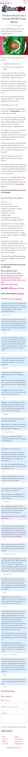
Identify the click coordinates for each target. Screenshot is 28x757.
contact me (5, 744)
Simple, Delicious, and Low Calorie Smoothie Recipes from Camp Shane (12, 274)
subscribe (4, 741)
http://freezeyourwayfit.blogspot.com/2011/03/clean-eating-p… (14, 637)
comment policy (18, 739)
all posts (16, 736)
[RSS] (8, 3)
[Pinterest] (1, 3)
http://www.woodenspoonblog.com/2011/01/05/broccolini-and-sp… (13, 533)
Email (22, 288)
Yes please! (20, 293)
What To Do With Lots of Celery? (11, 277)
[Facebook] (3, 3)
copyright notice (18, 744)
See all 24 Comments (8, 691)
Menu (24, 3)
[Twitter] (6, 3)
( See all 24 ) (18, 299)
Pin (8, 288)
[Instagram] (10, 3)
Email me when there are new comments (14, 727)
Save (4, 38)
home (3, 736)
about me (4, 739)
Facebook (15, 288)
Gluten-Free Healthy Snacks (9, 284)
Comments (18, 25)
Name (3, 700)
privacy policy (18, 741)
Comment (4, 713)
